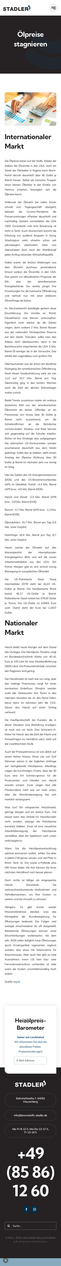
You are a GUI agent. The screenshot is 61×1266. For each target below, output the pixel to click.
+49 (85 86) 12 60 (30, 1172)
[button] (5, 1260)
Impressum (26, 1241)
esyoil (16, 981)
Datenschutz (40, 1241)
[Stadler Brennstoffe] (16, 6)
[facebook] (26, 1209)
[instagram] (34, 1209)
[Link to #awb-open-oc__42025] (53, 8)
